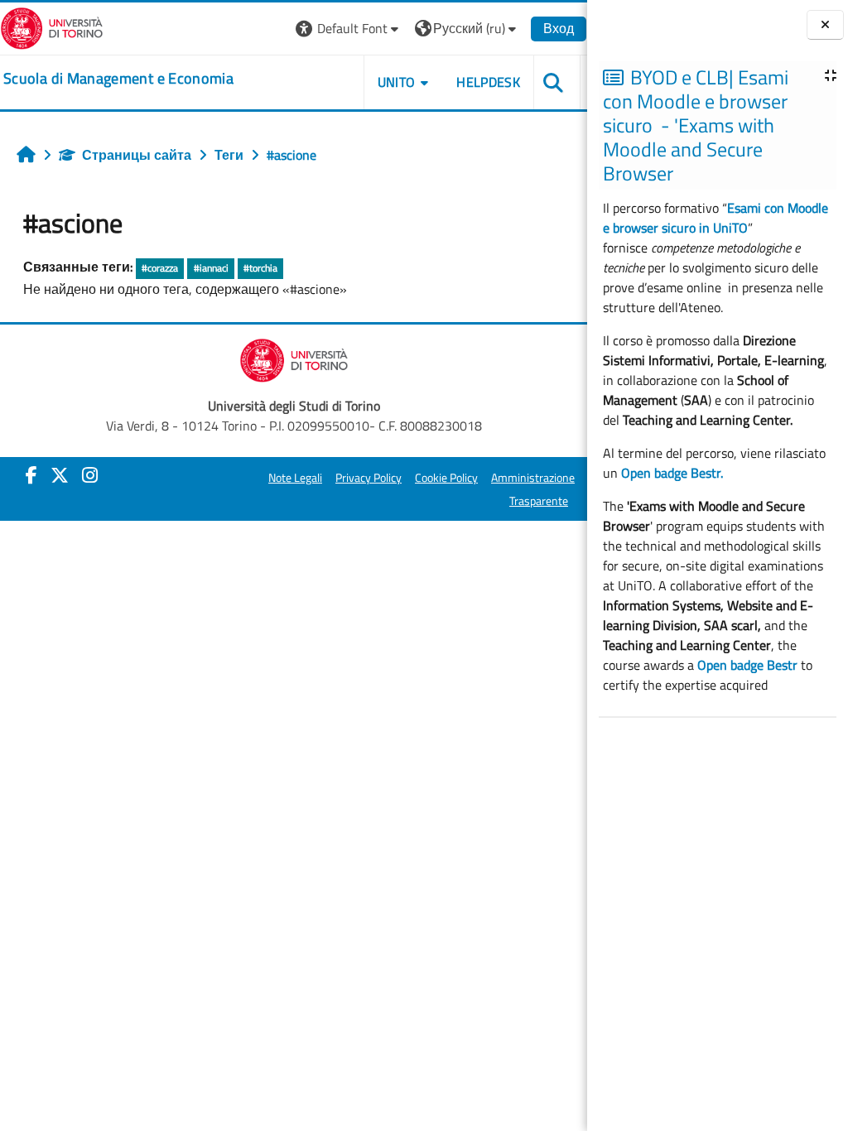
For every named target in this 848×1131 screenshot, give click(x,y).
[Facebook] (31, 475)
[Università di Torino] (52, 26)
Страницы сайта (136, 155)
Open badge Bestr (747, 665)
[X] (59, 475)
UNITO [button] (397, 82)
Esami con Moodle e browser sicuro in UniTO (715, 218)
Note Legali (295, 478)
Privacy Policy (368, 478)
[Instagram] (89, 475)
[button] (349, 28)
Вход (558, 28)
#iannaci (211, 268)
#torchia (260, 268)
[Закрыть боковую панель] (825, 25)
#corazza (160, 268)
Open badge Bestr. (672, 473)
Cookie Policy (446, 478)
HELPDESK (488, 82)
